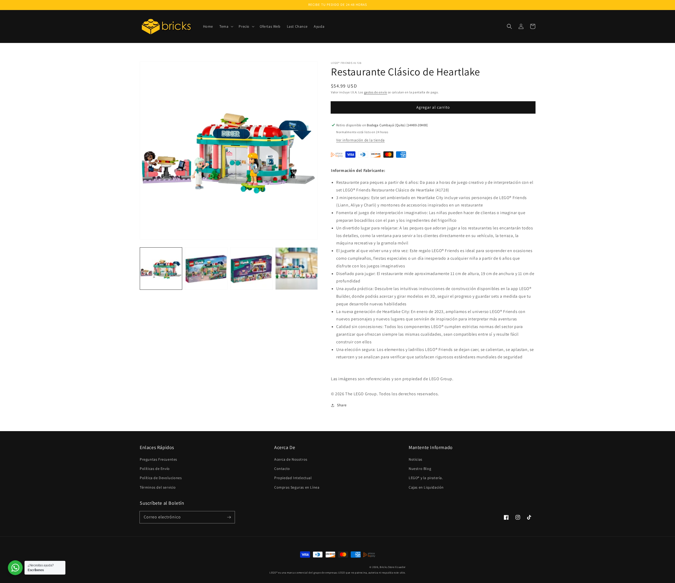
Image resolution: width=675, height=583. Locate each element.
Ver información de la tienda (360, 140)
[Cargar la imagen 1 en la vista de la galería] (161, 268)
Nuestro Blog (420, 468)
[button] (225, 26)
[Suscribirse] (229, 517)
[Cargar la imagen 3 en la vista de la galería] (251, 268)
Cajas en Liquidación (426, 487)
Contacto (282, 468)
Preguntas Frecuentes (158, 459)
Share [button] (342, 405)
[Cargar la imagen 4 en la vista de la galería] (296, 268)
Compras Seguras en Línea (296, 487)
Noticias (415, 459)
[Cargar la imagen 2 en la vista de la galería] (206, 268)
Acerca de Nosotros (290, 459)
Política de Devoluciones (161, 477)
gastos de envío (375, 92)
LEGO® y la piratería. (426, 477)
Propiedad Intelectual (293, 477)
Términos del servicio (158, 487)
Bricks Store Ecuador (393, 567)
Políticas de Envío (155, 468)
